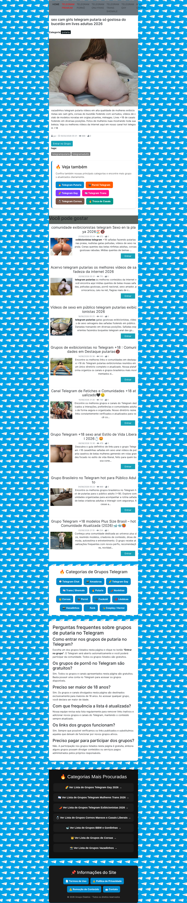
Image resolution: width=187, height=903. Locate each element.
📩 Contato (111, 889)
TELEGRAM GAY (127, 6)
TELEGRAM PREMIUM (68, 6)
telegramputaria (61, 154)
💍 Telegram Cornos (70, 201)
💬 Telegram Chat (69, 581)
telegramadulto (80, 154)
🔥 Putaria (97, 590)
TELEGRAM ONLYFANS (98, 6)
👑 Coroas (65, 599)
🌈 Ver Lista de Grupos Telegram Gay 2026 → (93, 787)
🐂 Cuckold (101, 599)
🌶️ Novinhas (117, 590)
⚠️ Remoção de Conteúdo (84, 889)
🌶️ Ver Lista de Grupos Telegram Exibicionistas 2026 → (93, 807)
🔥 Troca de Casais (100, 201)
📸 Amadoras (94, 581)
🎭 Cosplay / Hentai (113, 607)
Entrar (128, 256)
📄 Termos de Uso (75, 881)
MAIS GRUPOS (141, 6)
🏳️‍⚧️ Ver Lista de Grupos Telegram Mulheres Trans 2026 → (93, 797)
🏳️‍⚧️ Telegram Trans (95, 193)
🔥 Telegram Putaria (69, 184)
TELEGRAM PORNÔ (83, 6)
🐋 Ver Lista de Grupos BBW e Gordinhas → (93, 827)
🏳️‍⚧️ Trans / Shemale (74, 590)
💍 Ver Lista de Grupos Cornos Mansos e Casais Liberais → (93, 817)
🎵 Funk (90, 607)
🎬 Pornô (83, 599)
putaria (66, 32)
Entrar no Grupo (62, 143)
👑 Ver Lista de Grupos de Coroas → (93, 837)
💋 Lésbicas (121, 599)
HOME (56, 4)
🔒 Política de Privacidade (107, 881)
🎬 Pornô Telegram (99, 184)
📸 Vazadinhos (71, 607)
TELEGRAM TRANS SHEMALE (113, 8)
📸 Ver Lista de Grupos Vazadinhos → (93, 847)
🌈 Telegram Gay (68, 193)
